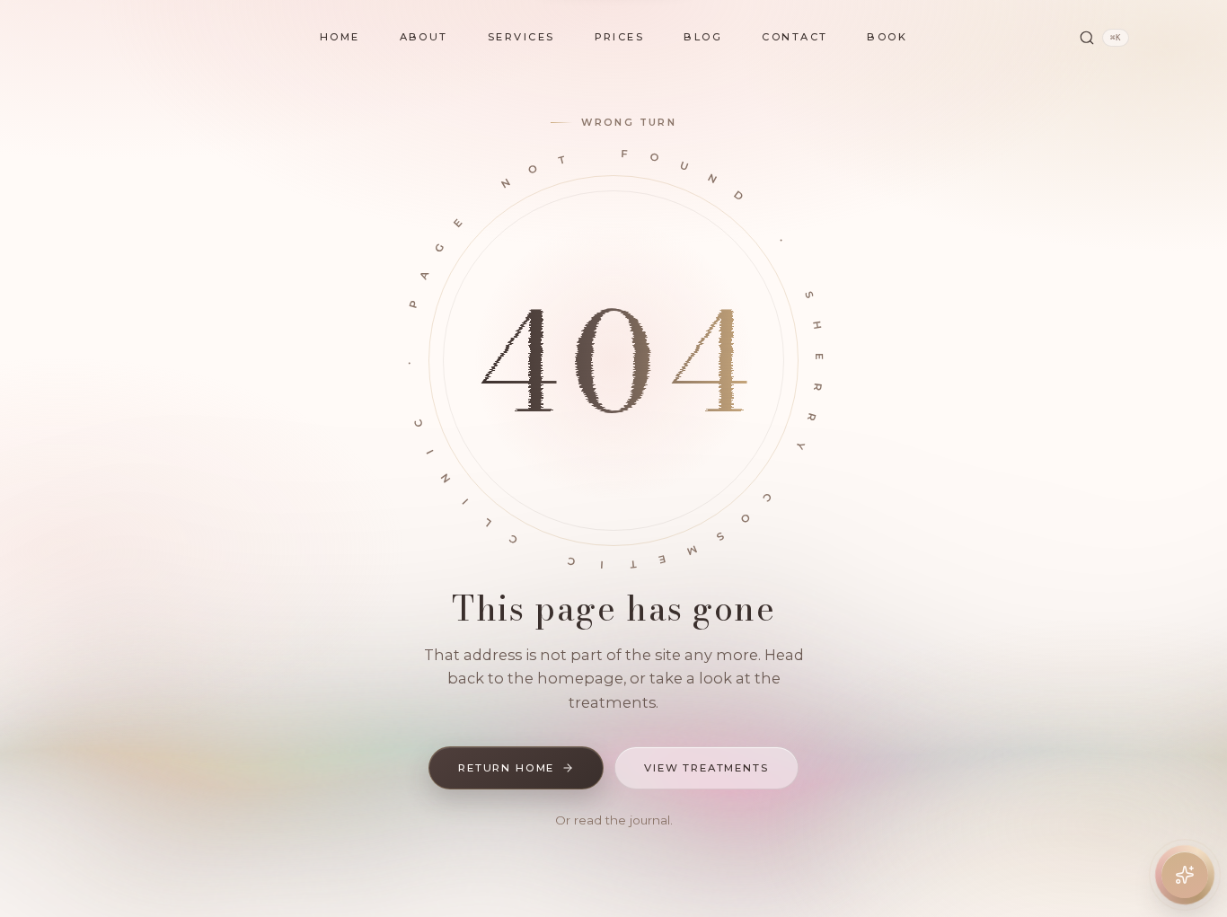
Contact (794, 37)
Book (887, 37)
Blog (703, 37)
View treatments (706, 768)
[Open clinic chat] (1185, 875)
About (424, 37)
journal (650, 820)
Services (521, 37)
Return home (506, 768)
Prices (620, 37)
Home (340, 37)
